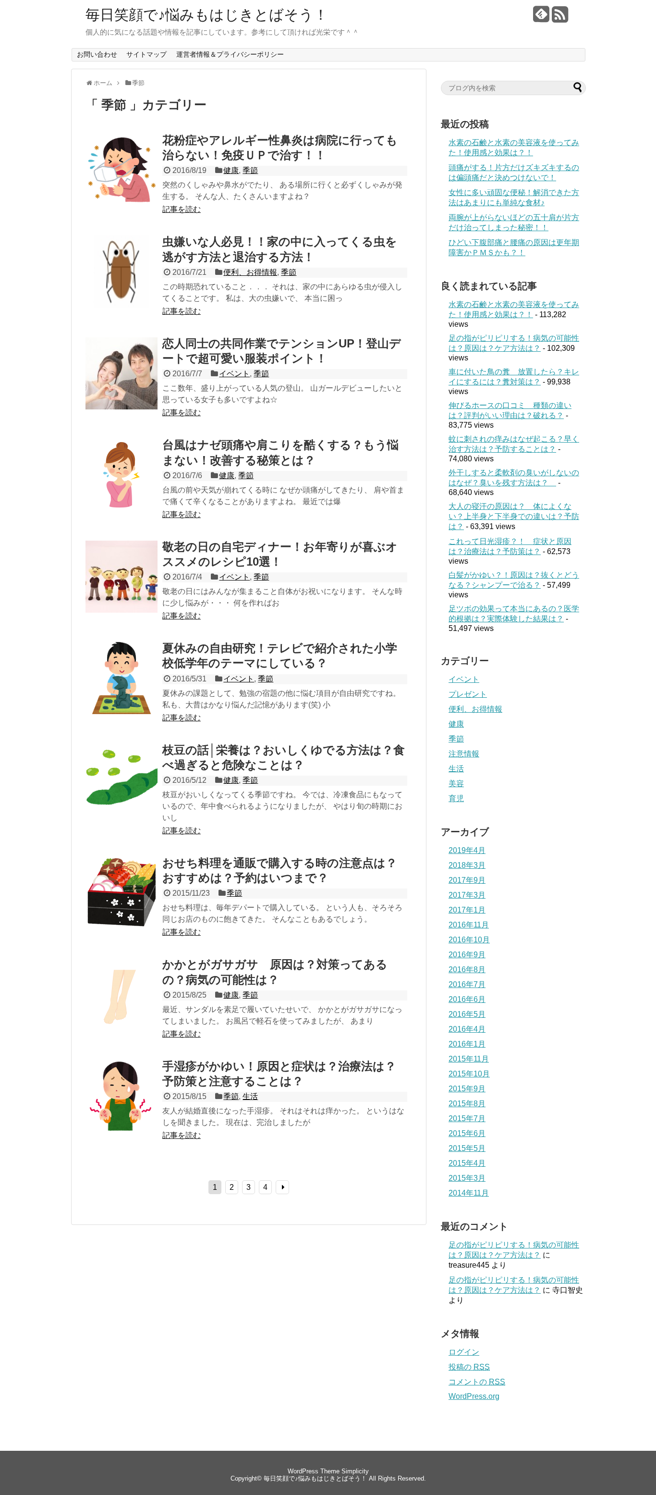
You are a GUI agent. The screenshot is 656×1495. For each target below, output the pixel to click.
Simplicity (355, 1471)
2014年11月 (469, 1193)
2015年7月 (467, 1118)
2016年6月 (467, 999)
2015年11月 (469, 1059)
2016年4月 (467, 1029)
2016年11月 (469, 925)
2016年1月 (467, 1044)
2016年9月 (467, 955)
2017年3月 (467, 895)
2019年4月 (467, 850)
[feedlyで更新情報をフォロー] (541, 18)
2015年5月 (467, 1148)
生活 (250, 1096)
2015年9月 (467, 1089)
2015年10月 (469, 1074)
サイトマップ (146, 54)
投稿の (469, 1367)
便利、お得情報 (250, 272)
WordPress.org (474, 1396)
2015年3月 (467, 1178)
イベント (234, 374)
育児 (456, 798)
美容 (456, 783)
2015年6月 (467, 1133)
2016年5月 (467, 1014)
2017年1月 (467, 910)
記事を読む (181, 209)
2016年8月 (467, 969)
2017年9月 (467, 880)
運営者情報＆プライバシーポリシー (230, 54)
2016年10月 (469, 940)
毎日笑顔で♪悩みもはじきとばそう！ (206, 15)
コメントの (477, 1382)
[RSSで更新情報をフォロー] (560, 18)
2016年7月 (467, 984)
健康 (231, 170)
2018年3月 (467, 865)
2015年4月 (467, 1163)
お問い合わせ (97, 54)
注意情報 (464, 754)
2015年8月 (467, 1104)
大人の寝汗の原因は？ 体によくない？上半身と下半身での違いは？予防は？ (514, 516)
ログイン (464, 1352)
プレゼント (468, 694)
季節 (250, 170)
